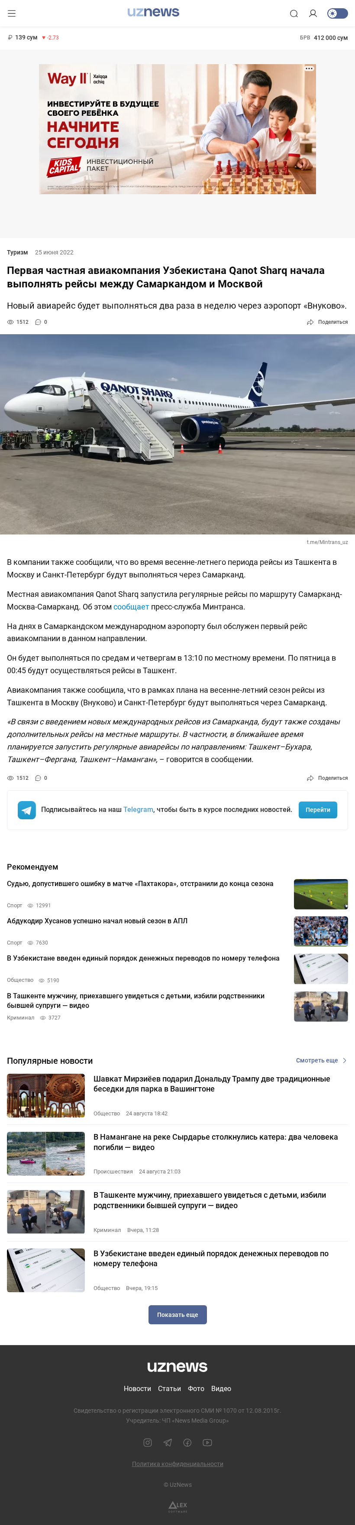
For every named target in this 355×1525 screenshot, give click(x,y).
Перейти (318, 809)
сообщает (131, 606)
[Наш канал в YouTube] (207, 1442)
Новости (137, 1389)
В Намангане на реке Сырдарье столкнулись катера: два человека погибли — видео (216, 1141)
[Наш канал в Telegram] (167, 1442)
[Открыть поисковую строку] (294, 13)
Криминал (107, 1230)
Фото (196, 1389)
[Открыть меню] (11, 13)
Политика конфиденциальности (177, 1463)
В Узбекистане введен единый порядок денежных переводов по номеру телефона (211, 1258)
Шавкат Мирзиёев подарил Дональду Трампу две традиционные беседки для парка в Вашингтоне (212, 1083)
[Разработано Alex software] (177, 1507)
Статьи (169, 1389)
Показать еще (177, 1314)
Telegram (138, 809)
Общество (107, 1113)
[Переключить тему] (337, 13)
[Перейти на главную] (153, 12)
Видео (221, 1389)
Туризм (17, 252)
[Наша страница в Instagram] (147, 1442)
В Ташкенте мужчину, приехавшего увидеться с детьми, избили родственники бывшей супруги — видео (210, 1199)
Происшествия (113, 1171)
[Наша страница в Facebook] (187, 1442)
